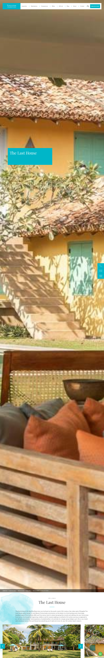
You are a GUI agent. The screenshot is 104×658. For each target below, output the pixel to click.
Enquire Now (95, 6)
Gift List (61, 6)
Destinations (34, 6)
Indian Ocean (21, 590)
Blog (68, 6)
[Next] (80, 646)
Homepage (5, 590)
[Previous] (2, 646)
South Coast (36, 590)
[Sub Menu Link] (28, 6)
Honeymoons (44, 6)
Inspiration (24, 6)
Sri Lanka (28, 590)
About (74, 6)
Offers (53, 6)
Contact (82, 6)
